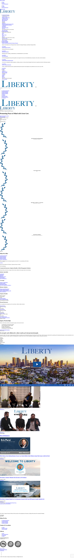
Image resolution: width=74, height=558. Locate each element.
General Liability (2, 283)
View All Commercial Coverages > (5, 285)
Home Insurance (2, 305)
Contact (3, 69)
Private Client (2, 313)
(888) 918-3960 (2, 9)
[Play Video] (1, 385)
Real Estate (2, 274)
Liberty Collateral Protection (6, 64)
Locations (3, 95)
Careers (3, 6)
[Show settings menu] (70, 385)
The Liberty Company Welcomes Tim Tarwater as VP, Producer (13, 477)
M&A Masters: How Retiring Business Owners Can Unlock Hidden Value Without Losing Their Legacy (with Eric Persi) (25, 455)
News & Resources (5, 7)
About (3, 2)
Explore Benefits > (3, 298)
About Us (3, 94)
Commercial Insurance (5, 90)
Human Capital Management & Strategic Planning (10, 43)
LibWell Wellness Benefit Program (7, 60)
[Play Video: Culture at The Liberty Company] (37, 364)
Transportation (2, 277)
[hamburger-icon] (0, 13)
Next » (15, 502)
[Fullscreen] (72, 385)
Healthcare (1, 275)
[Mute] (67, 385)
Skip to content (2, 0)
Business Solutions (5, 42)
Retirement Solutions (5, 51)
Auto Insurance (2, 309)
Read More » (2, 458)
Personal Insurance (5, 31)
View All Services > (3, 291)
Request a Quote (4, 96)
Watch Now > (2, 409)
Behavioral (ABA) (3, 276)
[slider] (34, 385)
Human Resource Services (6, 47)
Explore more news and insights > (5, 503)
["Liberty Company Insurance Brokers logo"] (7, 12)
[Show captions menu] (65, 385)
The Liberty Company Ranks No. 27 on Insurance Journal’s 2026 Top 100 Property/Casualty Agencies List (22, 499)
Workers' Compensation (4, 282)
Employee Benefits (5, 41)
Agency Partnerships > (3, 259)
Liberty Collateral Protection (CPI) (5, 290)
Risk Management (5, 56)
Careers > (1, 262)
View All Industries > (3, 278)
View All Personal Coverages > (5, 317)
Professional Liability (3, 284)
